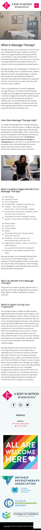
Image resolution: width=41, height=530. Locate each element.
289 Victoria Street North (20, 424)
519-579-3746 (21, 426)
